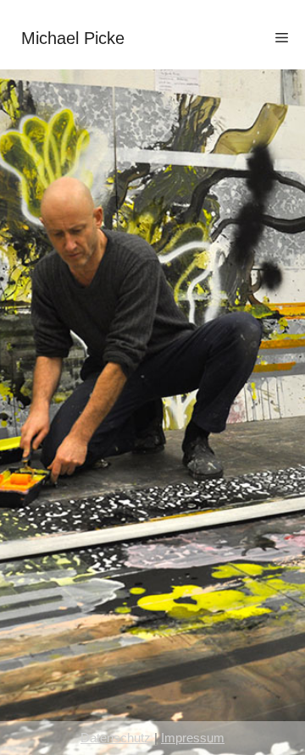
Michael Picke (73, 38)
